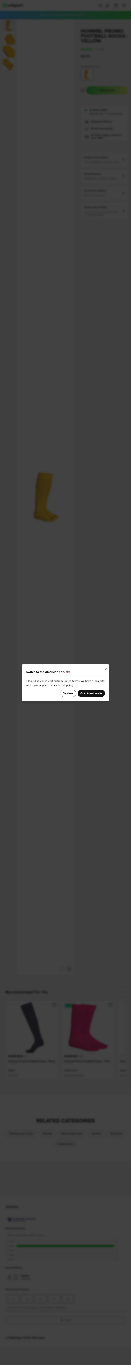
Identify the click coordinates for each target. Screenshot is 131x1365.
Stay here (68, 693)
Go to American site (91, 693)
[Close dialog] (106, 669)
